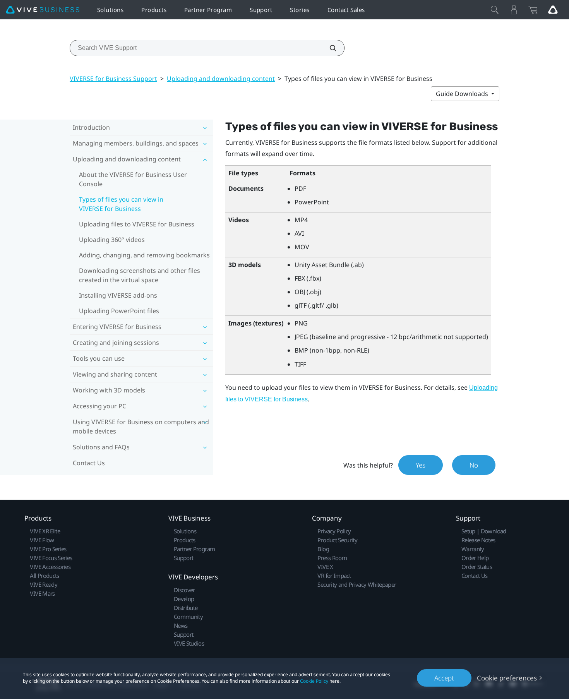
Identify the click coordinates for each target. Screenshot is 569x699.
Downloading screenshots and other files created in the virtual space (139, 275)
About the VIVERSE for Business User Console (133, 179)
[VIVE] (42, 10)
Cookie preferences (507, 677)
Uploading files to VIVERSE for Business (136, 224)
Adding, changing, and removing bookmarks (144, 255)
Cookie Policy (314, 681)
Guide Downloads (463, 93)
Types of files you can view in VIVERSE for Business (121, 204)
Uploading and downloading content (221, 78)
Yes (420, 465)
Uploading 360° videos (112, 239)
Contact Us (89, 463)
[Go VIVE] (552, 9)
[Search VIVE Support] (328, 48)
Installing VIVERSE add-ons (118, 295)
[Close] (494, 9)
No (474, 465)
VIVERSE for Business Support (113, 78)
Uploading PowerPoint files (119, 311)
